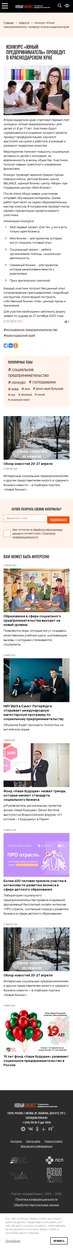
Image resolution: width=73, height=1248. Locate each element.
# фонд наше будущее (48, 388)
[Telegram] (6, 345)
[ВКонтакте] (11, 345)
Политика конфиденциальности (36, 1199)
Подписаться (58, 520)
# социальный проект (19, 399)
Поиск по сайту (53, 1141)
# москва (40, 394)
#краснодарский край (19, 335)
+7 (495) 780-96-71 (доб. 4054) (36, 1122)
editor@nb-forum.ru (36, 1118)
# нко (11, 394)
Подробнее (12, 1241)
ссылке (23, 316)
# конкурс (17, 382)
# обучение (25, 394)
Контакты (16, 1141)
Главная (8, 22)
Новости (24, 22)
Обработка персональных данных (36, 1205)
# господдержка (42, 382)
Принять (59, 1241)
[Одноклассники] (15, 345)
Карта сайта (33, 1141)
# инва (13, 389)
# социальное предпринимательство (28, 372)
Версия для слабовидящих (36, 1146)
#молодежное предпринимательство (31, 330)
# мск (25, 389)
